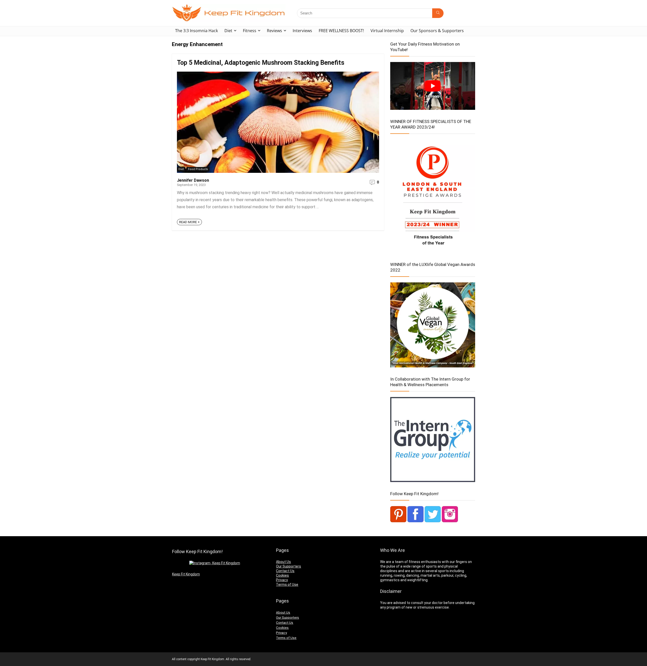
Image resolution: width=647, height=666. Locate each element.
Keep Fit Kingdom (186, 574)
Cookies (282, 575)
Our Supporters (288, 566)
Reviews (274, 30)
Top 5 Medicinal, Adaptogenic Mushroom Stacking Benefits (260, 62)
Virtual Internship (387, 30)
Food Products (198, 169)
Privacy (282, 580)
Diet (228, 30)
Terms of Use (287, 584)
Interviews (302, 30)
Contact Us (285, 571)
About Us (283, 562)
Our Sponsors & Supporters (437, 30)
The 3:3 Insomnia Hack (196, 30)
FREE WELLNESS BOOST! (341, 30)
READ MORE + (189, 222)
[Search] (438, 13)
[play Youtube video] (432, 86)
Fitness (249, 30)
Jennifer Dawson (193, 180)
